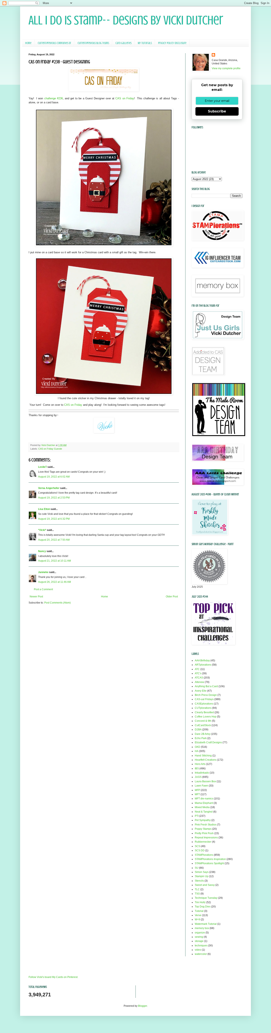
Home (28, 43)
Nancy (42, 551)
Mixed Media (202, 807)
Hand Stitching (203, 755)
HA (196, 751)
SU (196, 867)
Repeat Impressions (206, 837)
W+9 (197, 919)
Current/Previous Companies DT (54, 43)
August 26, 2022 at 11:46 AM (54, 581)
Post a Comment (43, 589)
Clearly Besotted (204, 712)
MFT (197, 794)
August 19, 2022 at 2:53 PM (54, 497)
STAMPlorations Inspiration (210, 859)
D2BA (198, 729)
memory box (202, 928)
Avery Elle (200, 690)
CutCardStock (203, 725)
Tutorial (199, 911)
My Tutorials (145, 43)
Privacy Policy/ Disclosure (172, 43)
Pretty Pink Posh (204, 833)
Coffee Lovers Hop (205, 716)
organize (200, 932)
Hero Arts (200, 764)
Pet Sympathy (203, 820)
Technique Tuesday (206, 897)
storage (199, 941)
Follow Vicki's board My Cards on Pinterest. (53, 977)
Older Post (172, 596)
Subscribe (217, 111)
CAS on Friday (124, 98)
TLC (197, 889)
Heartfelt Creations (205, 759)
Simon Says (202, 872)
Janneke (43, 572)
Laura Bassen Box (205, 781)
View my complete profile (226, 68)
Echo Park (201, 738)
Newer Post (36, 596)
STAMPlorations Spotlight (209, 863)
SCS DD (200, 850)
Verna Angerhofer (48, 488)
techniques (201, 945)
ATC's (198, 673)
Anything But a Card (206, 686)
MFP (197, 790)
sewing (199, 936)
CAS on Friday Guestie (50, 448)
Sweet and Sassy (205, 884)
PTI (197, 815)
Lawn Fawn (201, 785)
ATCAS (199, 677)
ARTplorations (203, 664)
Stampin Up (201, 876)
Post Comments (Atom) (57, 602)
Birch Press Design (206, 695)
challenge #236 (53, 98)
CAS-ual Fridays (204, 699)
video (198, 949)
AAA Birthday (202, 660)
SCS (197, 846)
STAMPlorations (204, 854)
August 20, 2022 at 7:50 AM (54, 539)
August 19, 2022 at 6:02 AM (54, 476)
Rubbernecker (203, 841)
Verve (198, 915)
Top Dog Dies (202, 906)
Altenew (199, 682)
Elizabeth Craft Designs (208, 742)
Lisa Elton (44, 509)
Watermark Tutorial (206, 923)
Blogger (142, 1005)
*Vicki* (42, 530)
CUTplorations (203, 707)
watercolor (201, 954)
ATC (197, 669)
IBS (197, 768)
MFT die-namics (204, 798)
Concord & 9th (203, 720)
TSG (197, 893)
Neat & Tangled (204, 811)
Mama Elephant (204, 803)
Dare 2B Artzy (202, 734)
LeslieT (42, 466)
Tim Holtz (200, 902)
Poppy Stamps (203, 828)
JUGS (198, 776)
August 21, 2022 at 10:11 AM (54, 560)
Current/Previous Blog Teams (93, 43)
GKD (197, 746)
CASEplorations (204, 703)
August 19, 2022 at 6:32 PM (54, 518)
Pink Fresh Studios (205, 824)
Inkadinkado (202, 772)
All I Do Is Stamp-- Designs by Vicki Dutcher (126, 20)
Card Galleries (123, 43)
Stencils (199, 880)
